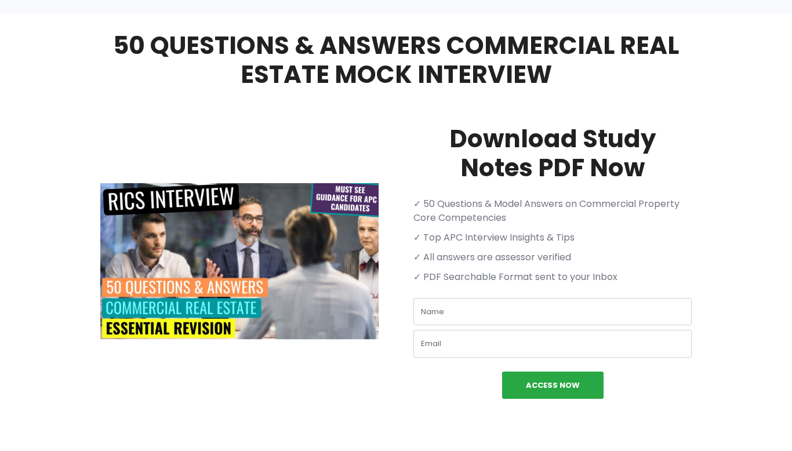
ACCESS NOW (553, 385)
